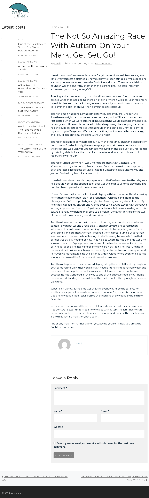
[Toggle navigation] (43, 11)
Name (58, 411)
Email (105, 411)
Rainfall (65, 27)
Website (58, 427)
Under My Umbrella (29, 122)
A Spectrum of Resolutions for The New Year (32, 88)
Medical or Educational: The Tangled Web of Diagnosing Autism (31, 129)
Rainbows (31, 62)
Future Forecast (35, 103)
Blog (21, 39)
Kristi (57, 63)
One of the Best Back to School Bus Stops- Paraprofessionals (32, 47)
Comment (60, 388)
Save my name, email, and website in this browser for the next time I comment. (94, 445)
